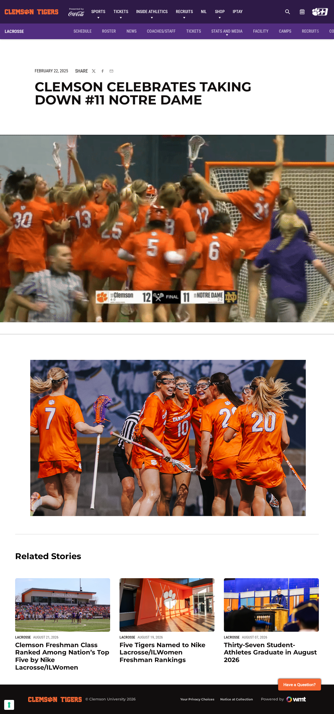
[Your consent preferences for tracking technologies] (9, 705)
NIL (204, 11)
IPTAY (238, 11)
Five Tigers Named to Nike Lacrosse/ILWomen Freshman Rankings (162, 652)
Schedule (302, 12)
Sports (98, 11)
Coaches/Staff (161, 31)
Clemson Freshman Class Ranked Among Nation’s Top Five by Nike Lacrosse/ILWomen (62, 656)
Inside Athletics (152, 11)
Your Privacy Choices (197, 699)
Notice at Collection (236, 699)
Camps (285, 31)
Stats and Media (226, 31)
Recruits (184, 11)
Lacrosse (23, 637)
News (131, 31)
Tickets (121, 11)
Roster (109, 31)
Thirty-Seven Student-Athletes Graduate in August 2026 (270, 652)
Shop (220, 11)
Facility (261, 31)
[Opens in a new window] (320, 12)
